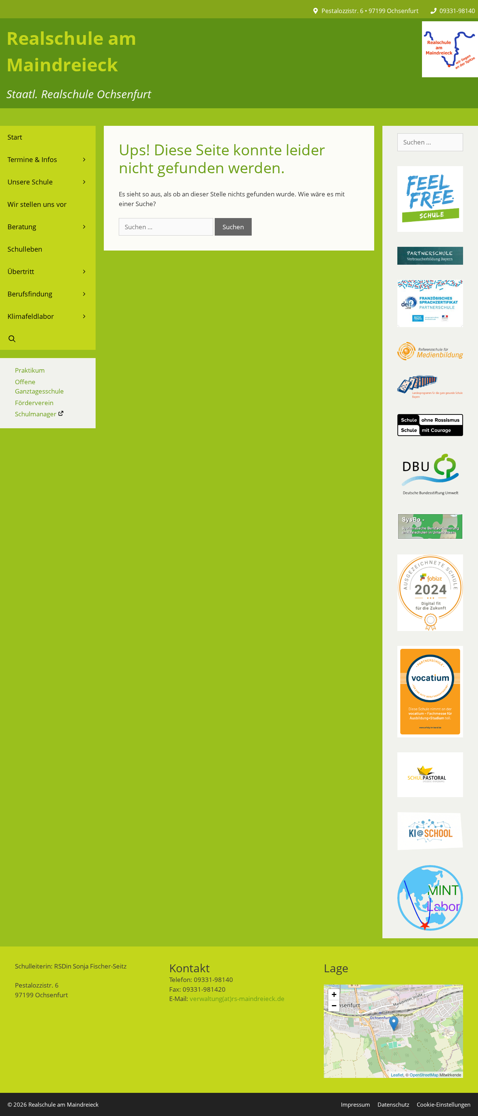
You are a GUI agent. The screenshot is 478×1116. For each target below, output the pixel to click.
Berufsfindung (29, 293)
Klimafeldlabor (30, 316)
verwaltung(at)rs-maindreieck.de (237, 998)
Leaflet (397, 1075)
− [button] (334, 1005)
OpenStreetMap (424, 1075)
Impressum (355, 1104)
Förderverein (34, 402)
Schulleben (24, 249)
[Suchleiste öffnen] (48, 338)
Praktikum (30, 370)
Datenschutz (393, 1104)
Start (14, 137)
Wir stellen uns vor (36, 204)
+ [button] (334, 994)
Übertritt (20, 271)
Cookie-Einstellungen (444, 1104)
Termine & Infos (32, 159)
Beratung (21, 226)
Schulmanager (36, 414)
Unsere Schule (30, 181)
